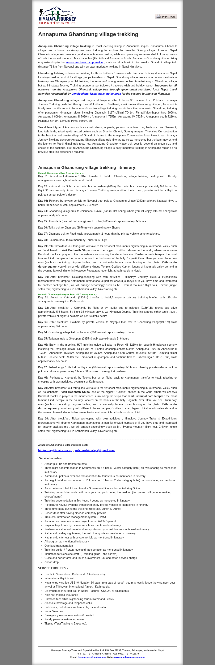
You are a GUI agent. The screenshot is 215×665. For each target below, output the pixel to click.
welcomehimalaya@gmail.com (95, 450)
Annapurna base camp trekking (85, 62)
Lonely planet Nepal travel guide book (96, 93)
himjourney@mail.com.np (55, 450)
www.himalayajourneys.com (129, 657)
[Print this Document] (166, 12)
